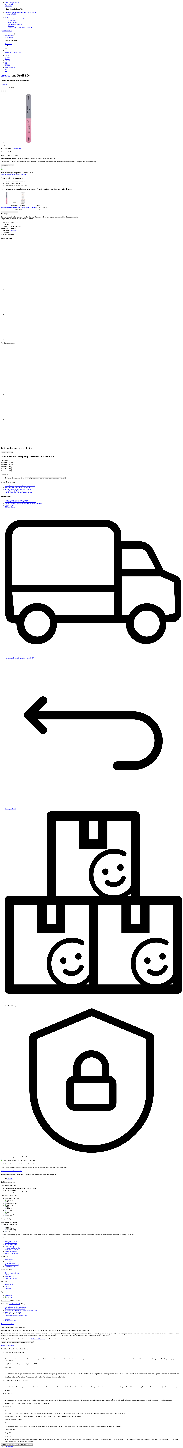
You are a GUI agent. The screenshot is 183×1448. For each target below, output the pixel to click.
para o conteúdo (9, 4)
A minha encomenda (11, 1243)
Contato (7, 1286)
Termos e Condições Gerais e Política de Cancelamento (21, 1310)
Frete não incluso (18, 148)
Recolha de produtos (11, 1278)
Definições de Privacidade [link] (12, 1314)
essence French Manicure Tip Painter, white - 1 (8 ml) (18, 207)
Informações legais (8, 234)
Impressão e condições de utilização (15, 1307)
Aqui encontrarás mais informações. (11, 1171)
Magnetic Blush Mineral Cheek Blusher (16, 500)
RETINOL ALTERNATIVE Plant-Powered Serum (20, 502)
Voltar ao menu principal (12, 2)
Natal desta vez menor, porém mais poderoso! (18, 487)
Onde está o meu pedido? (16, 19)
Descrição (5, 214)
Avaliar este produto (7, 452)
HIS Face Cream (10, 507)
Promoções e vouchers (11, 1250)
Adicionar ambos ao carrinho (9, 212)
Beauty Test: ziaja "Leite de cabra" (15, 491)
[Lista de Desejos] (6, 47)
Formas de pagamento (15, 24)
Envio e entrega (9, 1246)
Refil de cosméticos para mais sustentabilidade (18, 492)
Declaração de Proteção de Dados (15, 1309)
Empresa (7, 1319)
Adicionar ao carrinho (7, 165)
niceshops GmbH (14, 1304)
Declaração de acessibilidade (13, 1312)
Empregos (8, 1288)
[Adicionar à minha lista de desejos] (1, 167)
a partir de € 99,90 (20, 12)
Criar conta (8, 1261)
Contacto (11, 26)
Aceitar (3, 1342)
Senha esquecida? (10, 1263)
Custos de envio (13, 22)
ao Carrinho (8, 6)
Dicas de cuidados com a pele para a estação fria (19, 489)
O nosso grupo (9, 1284)
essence (5, 75)
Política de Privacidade (38, 1339)
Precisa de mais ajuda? (11, 1251)
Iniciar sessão (9, 37)
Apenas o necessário (13, 1342)
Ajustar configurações (27, 1342)
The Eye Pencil (9, 505)
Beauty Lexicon (9, 1276)
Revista (7, 1275)
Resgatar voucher (10, 1266)
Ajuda (6, 17)
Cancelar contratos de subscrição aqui (16, 1315)
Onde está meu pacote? (11, 1265)
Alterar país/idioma (16, 1300)
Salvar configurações (7, 1444)
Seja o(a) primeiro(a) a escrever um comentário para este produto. (45, 478)
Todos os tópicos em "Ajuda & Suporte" (20, 27)
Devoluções (10, 14)
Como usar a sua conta (11, 1241)
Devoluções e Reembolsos (12, 1248)
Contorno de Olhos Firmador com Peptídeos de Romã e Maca (23, 503)
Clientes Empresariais (11, 1253)
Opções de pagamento (11, 1244)
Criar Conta (8, 44)
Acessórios (5, 232)
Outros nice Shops (10, 1320)
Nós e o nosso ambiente (12, 1273)
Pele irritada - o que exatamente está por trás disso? (20, 486)
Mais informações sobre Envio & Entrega (13, 174)
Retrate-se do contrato (7, 1324)
